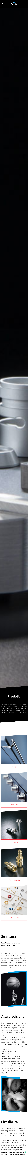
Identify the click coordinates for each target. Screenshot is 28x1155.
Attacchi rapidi (14, 880)
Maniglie (14, 767)
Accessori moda (14, 918)
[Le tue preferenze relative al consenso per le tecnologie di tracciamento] (25, 1152)
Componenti (14, 842)
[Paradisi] (14, 2)
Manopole (14, 805)
